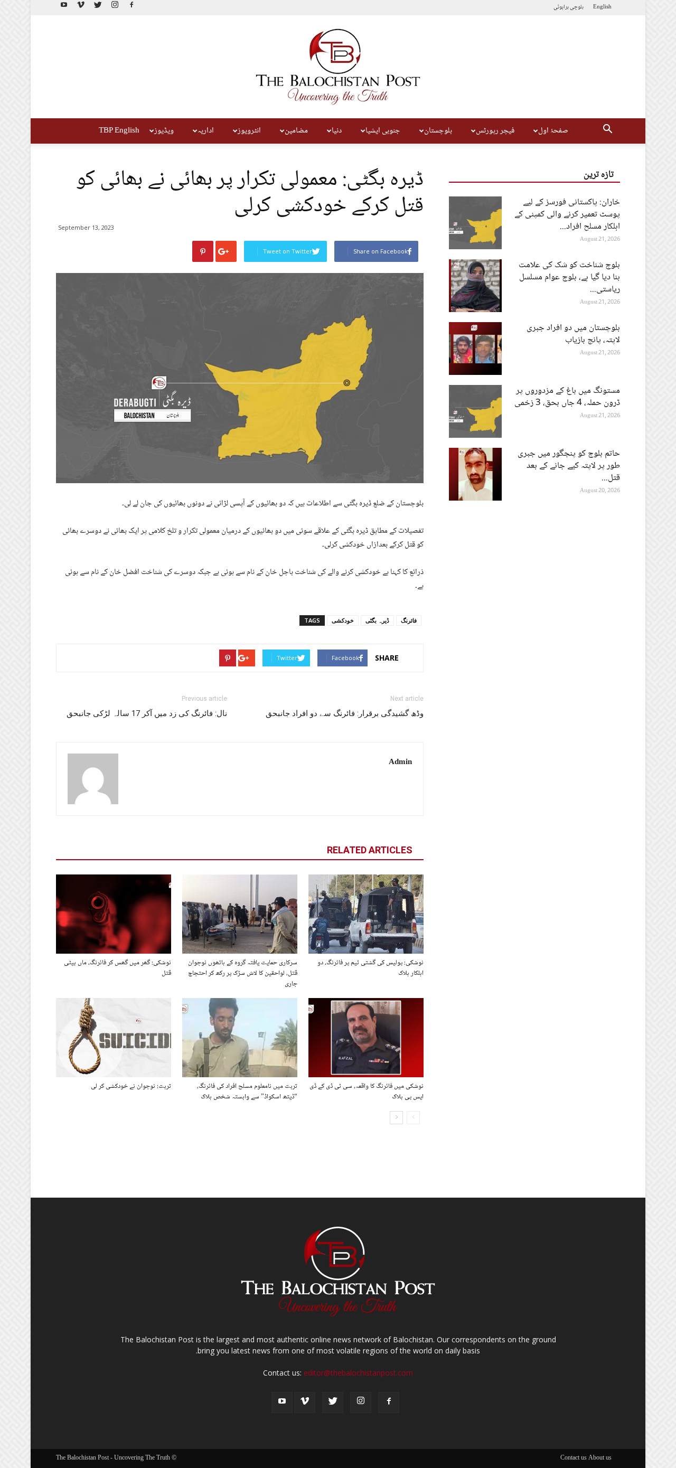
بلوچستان (438, 131)
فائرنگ (409, 620)
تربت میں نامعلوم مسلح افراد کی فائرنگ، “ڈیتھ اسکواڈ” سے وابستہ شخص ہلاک (247, 1091)
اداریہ (206, 131)
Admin (400, 762)
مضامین (296, 131)
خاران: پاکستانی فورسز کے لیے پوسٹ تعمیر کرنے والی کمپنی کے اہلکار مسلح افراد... (567, 214)
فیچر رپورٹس (495, 131)
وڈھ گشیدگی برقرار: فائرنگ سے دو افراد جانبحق (345, 713)
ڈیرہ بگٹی (377, 620)
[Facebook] (131, 7)
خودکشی (343, 620)
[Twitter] (98, 7)
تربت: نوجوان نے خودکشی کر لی (131, 1086)
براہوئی (561, 7)
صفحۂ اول (553, 131)
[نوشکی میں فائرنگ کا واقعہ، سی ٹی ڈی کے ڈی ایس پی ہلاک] (366, 1037)
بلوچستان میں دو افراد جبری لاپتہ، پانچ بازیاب (573, 334)
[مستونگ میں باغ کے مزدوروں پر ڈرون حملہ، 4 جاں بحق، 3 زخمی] (475, 411)
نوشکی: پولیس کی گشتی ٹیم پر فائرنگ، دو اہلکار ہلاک (370, 968)
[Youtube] (64, 7)
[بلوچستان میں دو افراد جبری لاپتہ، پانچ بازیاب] (475, 348)
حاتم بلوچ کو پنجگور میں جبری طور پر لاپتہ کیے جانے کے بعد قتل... (569, 466)
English (602, 7)
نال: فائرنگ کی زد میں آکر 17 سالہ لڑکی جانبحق (147, 713)
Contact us (573, 1458)
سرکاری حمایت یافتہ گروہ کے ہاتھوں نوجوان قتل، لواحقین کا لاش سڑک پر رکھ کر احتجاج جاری (242, 973)
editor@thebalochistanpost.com (358, 1373)
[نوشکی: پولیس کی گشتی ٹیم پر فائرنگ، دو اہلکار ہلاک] (366, 914)
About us (600, 1458)
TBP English (119, 131)
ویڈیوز (164, 131)
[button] (607, 131)
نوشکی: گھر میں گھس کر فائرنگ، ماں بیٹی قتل (117, 968)
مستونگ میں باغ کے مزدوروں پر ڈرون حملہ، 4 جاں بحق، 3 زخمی (567, 397)
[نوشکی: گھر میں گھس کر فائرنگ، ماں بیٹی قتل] (113, 914)
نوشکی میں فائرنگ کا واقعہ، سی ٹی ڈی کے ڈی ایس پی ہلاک (366, 1091)
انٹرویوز (249, 131)
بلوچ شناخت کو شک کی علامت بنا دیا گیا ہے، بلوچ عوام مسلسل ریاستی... (569, 277)
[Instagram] (115, 7)
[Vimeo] (81, 7)
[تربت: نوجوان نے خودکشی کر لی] (113, 1037)
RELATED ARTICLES (369, 849)
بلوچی (577, 7)
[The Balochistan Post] (338, 66)
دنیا (337, 131)
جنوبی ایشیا (382, 131)
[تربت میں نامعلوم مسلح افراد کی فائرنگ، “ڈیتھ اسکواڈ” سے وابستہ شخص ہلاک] (239, 1037)
